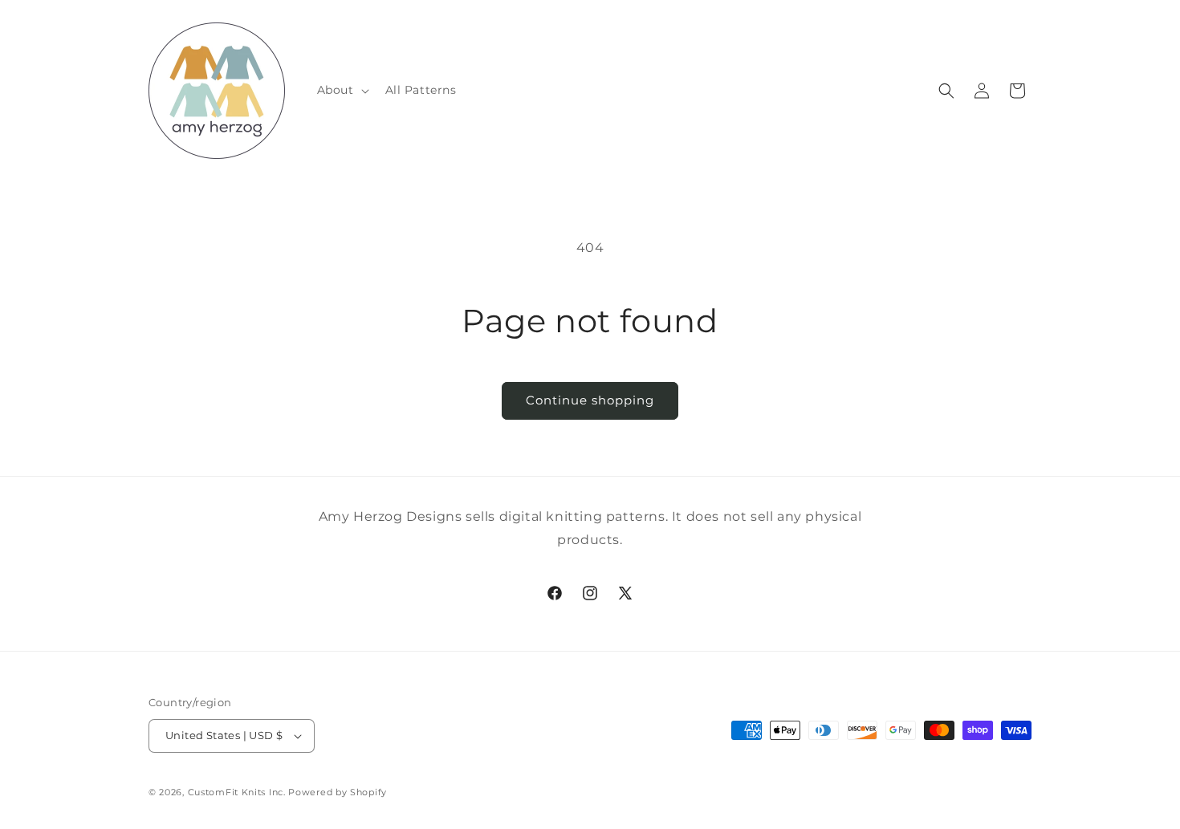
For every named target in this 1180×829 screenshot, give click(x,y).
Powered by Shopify (337, 792)
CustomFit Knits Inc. (237, 792)
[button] (341, 90)
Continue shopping (590, 400)
